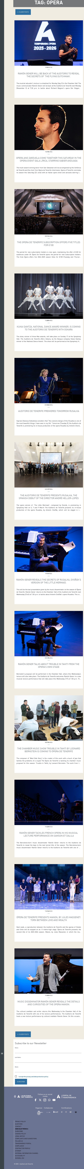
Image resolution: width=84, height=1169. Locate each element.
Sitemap (18, 1151)
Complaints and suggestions (26, 1138)
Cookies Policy (20, 1134)
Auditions (18, 1124)
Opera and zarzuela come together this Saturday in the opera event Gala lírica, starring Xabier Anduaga (48, 159)
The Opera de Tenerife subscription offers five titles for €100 (48, 243)
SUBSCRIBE (21, 1081)
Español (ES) (19, 1158)
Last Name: (18, 1057)
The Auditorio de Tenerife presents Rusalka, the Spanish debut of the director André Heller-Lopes (49, 497)
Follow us (19, 1141)
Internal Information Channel (26, 1153)
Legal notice (20, 1136)
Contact (18, 1126)
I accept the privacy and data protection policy (33, 1076)
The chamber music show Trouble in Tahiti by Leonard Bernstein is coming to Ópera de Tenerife (48, 750)
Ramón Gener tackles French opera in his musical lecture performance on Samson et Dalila (48, 834)
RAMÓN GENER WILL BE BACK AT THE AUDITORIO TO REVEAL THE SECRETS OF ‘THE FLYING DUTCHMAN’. (48, 75)
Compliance (19, 1146)
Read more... (48, 38)
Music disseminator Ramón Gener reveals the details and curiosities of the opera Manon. (49, 1003)
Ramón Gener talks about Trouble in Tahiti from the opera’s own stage (48, 665)
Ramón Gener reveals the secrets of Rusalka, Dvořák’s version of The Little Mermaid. (48, 581)
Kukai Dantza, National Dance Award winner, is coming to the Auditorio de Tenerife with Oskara (49, 328)
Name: (16, 1048)
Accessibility (20, 1155)
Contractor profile (22, 1148)
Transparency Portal (23, 1143)
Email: (16, 1067)
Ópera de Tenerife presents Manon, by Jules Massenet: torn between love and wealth (48, 918)
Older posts (23, 12)
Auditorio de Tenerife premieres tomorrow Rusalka (48, 411)
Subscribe (19, 1131)
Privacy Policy (20, 1121)
